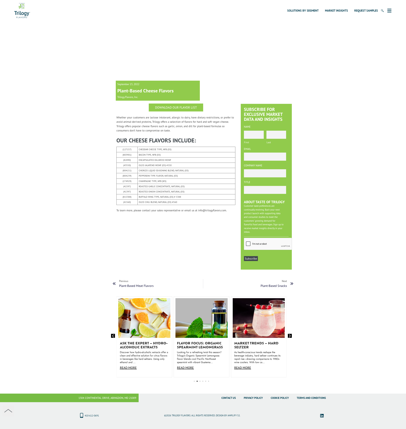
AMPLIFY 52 (234, 415)
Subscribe (251, 258)
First (246, 142)
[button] (113, 336)
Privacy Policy (253, 398)
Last (269, 142)
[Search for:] (380, 12)
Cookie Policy (280, 398)
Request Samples (366, 10)
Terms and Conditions (311, 398)
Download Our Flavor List (176, 107)
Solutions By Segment (303, 10)
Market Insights (336, 10)
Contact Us (228, 398)
